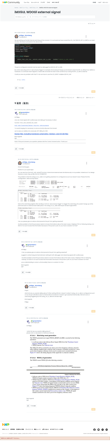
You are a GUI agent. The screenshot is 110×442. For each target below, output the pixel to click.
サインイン (105, 2)
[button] (86, 36)
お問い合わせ (45, 429)
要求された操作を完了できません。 (10, 438)
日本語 (94, 2)
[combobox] (62, 17)
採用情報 (12, 429)
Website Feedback (44, 433)
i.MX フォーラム (24, 8)
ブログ (48, 2)
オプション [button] (91, 23)
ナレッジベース (35, 2)
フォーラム (26, 2)
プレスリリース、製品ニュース (33, 429)
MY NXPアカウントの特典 (56, 429)
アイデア (43, 2)
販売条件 (15, 433)
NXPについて (5, 429)
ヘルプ (99, 2)
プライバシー (5, 433)
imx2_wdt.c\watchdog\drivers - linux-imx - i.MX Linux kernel (32, 125)
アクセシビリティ (35, 433)
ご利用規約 (10, 433)
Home (16, 8)
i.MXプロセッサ (34, 8)
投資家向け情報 (20, 429)
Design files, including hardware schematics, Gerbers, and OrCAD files (41, 134)
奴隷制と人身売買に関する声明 (24, 433)
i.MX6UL (23, 80)
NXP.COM (54, 2)
